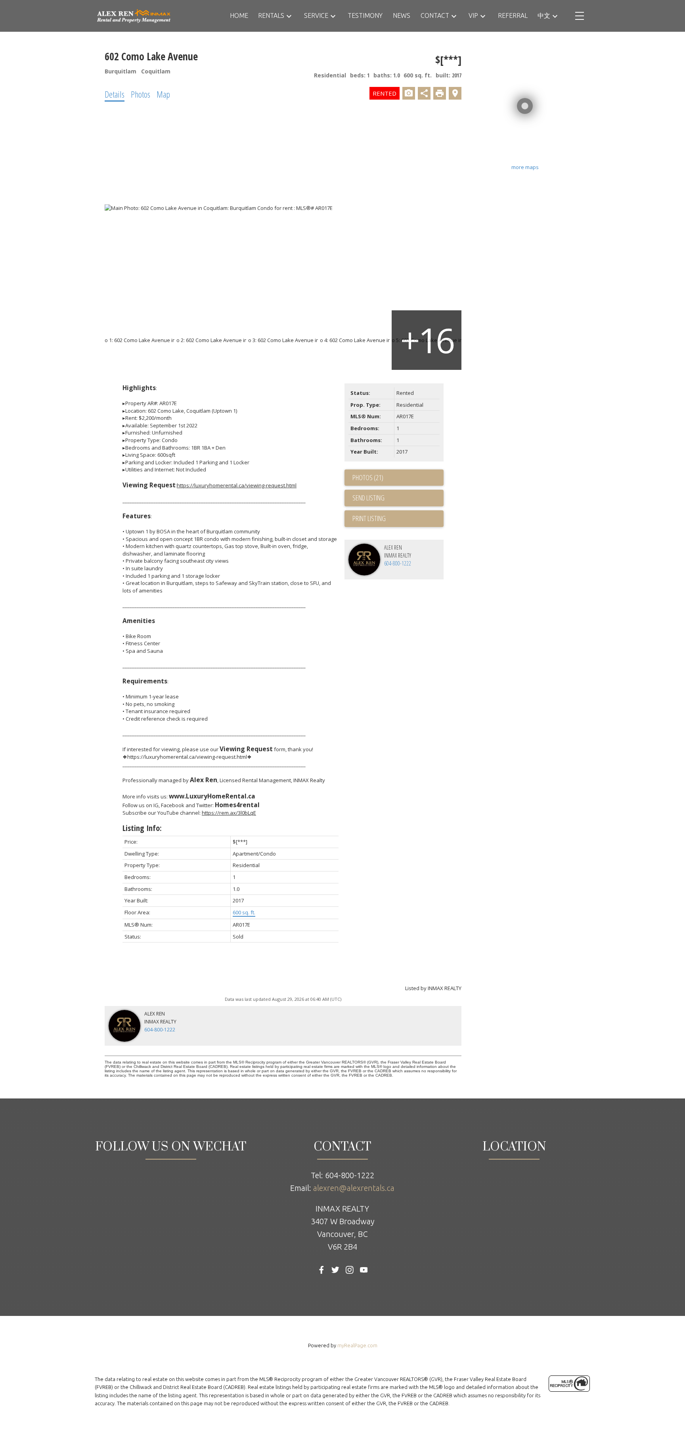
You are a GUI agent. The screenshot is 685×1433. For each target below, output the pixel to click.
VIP (473, 15)
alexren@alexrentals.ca (353, 1188)
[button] (321, 1270)
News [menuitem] (401, 15)
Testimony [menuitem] (365, 15)
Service (316, 15)
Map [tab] (163, 94)
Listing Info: (142, 828)
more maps (525, 167)
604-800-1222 (397, 563)
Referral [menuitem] (513, 15)
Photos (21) (367, 477)
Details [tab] (114, 94)
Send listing (368, 497)
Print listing (369, 518)
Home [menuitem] (239, 15)
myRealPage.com (357, 1345)
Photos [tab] (140, 94)
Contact (435, 15)
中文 (544, 15)
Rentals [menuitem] (271, 15)
